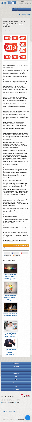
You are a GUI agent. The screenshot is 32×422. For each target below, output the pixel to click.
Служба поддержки (25, 14)
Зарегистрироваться (24, 9)
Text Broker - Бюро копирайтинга (16, 3)
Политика (16, 373)
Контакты (16, 389)
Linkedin (4, 402)
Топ (16, 376)
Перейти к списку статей (10, 247)
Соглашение (16, 370)
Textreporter (21, 419)
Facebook (11, 402)
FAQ (16, 379)
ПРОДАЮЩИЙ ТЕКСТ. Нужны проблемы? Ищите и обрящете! (10, 335)
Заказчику (16, 363)
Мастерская (16, 383)
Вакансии (16, 366)
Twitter (18, 402)
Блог (16, 386)
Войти (14, 9)
